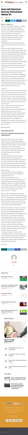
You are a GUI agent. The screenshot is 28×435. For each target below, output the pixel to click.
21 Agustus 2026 (14, 381)
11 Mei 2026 (9, 313)
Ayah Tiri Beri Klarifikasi (6, 293)
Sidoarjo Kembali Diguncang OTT (9, 340)
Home (2, 6)
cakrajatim (7, 17)
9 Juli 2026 (9, 295)
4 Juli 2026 (9, 303)
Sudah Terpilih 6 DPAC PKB (7, 130)
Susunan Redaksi (14, 416)
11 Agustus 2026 (10, 278)
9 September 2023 (16, 17)
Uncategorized (7, 6)
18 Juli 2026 (9, 288)
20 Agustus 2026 (14, 390)
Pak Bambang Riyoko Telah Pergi (8, 302)
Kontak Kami (3, 430)
